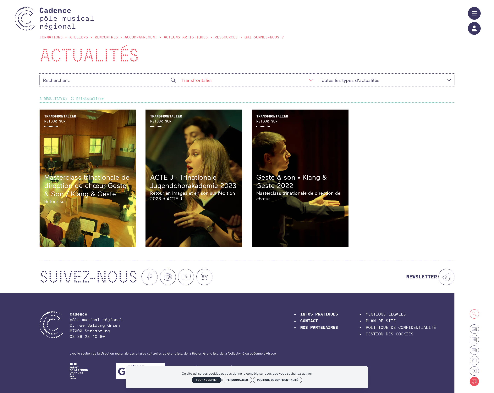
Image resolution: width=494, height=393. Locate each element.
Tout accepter (206, 379)
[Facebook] (149, 277)
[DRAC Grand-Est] (79, 370)
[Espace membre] (474, 371)
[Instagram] (168, 277)
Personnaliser (237, 379)
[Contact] (474, 329)
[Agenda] (474, 339)
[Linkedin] (204, 277)
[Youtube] (186, 277)
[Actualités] (474, 381)
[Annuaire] (474, 360)
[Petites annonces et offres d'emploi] (474, 350)
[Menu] (474, 13)
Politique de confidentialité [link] (277, 379)
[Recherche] (474, 314)
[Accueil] (67, 19)
